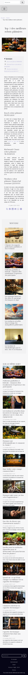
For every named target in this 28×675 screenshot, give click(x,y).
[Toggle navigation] (4, 9)
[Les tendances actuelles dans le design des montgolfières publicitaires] (14, 312)
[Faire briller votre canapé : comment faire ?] (14, 460)
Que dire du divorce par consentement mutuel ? (12, 522)
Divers (8, 18)
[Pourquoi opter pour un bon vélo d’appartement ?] (14, 486)
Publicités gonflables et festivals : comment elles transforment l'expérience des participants (13, 272)
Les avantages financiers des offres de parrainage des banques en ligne (13, 298)
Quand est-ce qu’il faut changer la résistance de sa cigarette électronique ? (13, 580)
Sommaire (9, 59)
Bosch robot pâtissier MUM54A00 (14, 61)
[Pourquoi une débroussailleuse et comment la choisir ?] (14, 432)
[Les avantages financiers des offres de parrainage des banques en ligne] (14, 287)
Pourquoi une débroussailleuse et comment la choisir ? (13, 443)
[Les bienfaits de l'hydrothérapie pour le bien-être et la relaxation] (14, 336)
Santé (14, 664)
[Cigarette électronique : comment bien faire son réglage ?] (14, 623)
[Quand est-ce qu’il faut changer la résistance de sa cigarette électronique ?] (14, 569)
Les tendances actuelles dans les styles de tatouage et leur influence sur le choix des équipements (13, 414)
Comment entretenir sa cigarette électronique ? (11, 607)
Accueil (3, 18)
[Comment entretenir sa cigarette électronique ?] (14, 597)
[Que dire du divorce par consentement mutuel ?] (14, 512)
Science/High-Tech (14, 667)
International (14, 662)
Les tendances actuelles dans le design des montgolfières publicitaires (13, 323)
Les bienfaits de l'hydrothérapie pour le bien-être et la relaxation (13, 347)
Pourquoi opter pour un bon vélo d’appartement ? (13, 496)
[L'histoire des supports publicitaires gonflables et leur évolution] (14, 235)
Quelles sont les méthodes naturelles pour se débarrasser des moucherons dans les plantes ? (14, 550)
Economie (14, 659)
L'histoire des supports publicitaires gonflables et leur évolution (13, 247)
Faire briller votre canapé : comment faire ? (13, 470)
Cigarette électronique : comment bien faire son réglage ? (12, 634)
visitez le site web (13, 141)
